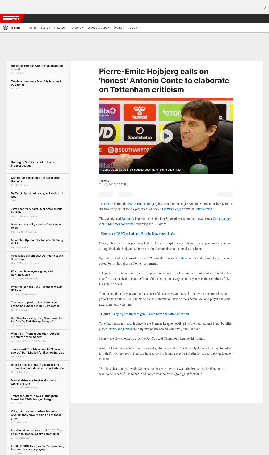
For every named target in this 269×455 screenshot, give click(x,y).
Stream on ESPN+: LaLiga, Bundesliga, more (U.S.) (138, 233)
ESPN (11, 18)
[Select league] (13, 7)
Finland (183, 258)
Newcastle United (120, 329)
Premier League (172, 209)
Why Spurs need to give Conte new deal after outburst (150, 313)
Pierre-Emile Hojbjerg (142, 203)
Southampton (203, 209)
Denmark (128, 218)
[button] (255, 18)
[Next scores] (265, 7)
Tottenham (106, 203)
